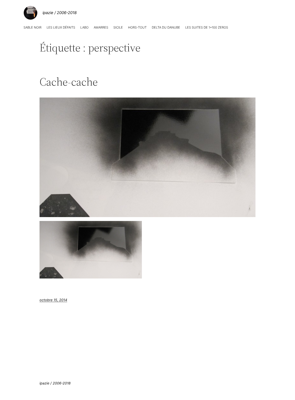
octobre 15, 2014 (53, 300)
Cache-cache (69, 81)
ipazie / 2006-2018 (60, 12)
